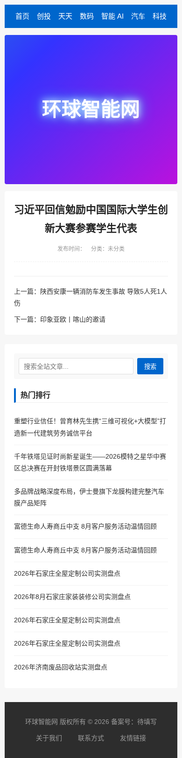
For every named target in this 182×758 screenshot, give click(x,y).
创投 (44, 16)
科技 (160, 16)
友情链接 (133, 738)
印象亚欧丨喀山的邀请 (72, 319)
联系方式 (91, 738)
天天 (65, 16)
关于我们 (49, 738)
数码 (87, 16)
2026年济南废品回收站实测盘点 (60, 667)
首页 (22, 16)
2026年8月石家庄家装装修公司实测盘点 (72, 596)
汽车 (138, 16)
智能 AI (112, 16)
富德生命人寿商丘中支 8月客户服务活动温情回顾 (85, 526)
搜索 (150, 366)
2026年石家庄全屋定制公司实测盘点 (67, 573)
